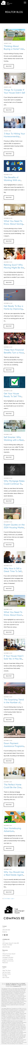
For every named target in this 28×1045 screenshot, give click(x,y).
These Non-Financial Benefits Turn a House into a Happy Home (14, 352)
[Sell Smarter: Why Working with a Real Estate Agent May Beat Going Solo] (14, 426)
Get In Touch (5, 977)
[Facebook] (2, 935)
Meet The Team (6, 970)
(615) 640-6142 (6, 930)
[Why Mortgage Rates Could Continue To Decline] (14, 469)
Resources (5, 962)
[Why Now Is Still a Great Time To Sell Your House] (14, 557)
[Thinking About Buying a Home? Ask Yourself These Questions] (14, 35)
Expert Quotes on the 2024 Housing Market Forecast (14, 527)
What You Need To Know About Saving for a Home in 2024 (13, 224)
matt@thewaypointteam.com (18, 1020)
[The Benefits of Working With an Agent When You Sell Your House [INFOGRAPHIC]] (14, 166)
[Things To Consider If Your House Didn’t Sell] (14, 78)
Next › (9, 898)
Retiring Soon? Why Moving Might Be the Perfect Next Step (14, 267)
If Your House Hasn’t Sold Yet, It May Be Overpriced (13, 659)
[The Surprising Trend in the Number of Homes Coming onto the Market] (14, 688)
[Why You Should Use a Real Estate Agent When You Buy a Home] (14, 860)
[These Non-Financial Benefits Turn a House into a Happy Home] (14, 338)
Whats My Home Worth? (8, 954)
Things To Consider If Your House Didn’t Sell (14, 91)
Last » (12, 898)
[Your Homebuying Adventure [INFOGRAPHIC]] (14, 817)
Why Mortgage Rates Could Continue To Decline (14, 484)
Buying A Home (6, 974)
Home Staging (6, 955)
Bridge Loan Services (7, 961)
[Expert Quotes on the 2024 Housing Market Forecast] (14, 513)
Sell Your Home (6, 972)
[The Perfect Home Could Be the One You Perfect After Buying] (14, 773)
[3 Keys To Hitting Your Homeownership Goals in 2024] (14, 122)
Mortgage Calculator (7, 957)
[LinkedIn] (7, 935)
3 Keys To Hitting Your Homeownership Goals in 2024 (14, 136)
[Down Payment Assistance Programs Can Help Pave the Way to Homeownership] (14, 732)
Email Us (4, 932)
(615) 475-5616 (6, 947)
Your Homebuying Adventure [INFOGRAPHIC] (12, 831)
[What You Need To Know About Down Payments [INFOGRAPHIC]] (14, 601)
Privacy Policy (9, 986)
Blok (20, 986)
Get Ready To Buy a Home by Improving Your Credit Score (13, 309)
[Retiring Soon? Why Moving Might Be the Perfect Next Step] (14, 253)
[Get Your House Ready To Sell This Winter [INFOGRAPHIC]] (14, 382)
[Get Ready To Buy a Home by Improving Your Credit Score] (14, 295)
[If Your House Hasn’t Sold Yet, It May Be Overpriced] (14, 644)
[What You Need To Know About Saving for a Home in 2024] (14, 210)
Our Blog (4, 976)
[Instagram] (4, 935)
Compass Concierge (7, 959)
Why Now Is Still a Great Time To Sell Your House (13, 571)
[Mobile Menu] (24, 3)
